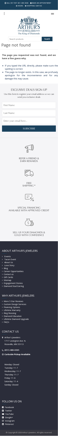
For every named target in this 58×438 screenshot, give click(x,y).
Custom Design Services (15, 304)
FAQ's (6, 322)
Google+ (8, 417)
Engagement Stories (13, 283)
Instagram (9, 420)
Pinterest (9, 424)
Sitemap (7, 280)
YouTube (9, 414)
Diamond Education (13, 316)
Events (7, 256)
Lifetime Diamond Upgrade (16, 319)
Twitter (8, 410)
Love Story (9, 265)
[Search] (4, 13)
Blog (6, 268)
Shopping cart (34, 6)
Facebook (9, 407)
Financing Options (12, 307)
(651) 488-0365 (11, 350)
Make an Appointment (41, 3)
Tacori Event (10, 259)
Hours (20, 6)
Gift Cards (8, 277)
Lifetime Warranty (12, 310)
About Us (8, 262)
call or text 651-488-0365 (17, 3)
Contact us (9, 274)
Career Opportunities (14, 271)
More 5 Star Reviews (13, 301)
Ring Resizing (10, 313)
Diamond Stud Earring (14, 286)
